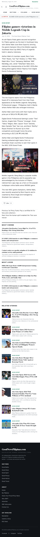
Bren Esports (25, 192)
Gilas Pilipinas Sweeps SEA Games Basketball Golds (24, 409)
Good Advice (5, 478)
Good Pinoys (5, 475)
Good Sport (6, 23)
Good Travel (5, 481)
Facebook (4, 533)
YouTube (19, 533)
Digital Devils (6, 119)
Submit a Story (6, 518)
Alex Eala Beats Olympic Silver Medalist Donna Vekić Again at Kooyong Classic (22, 360)
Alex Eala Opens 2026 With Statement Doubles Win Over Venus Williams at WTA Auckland (24, 393)
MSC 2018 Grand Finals (13, 145)
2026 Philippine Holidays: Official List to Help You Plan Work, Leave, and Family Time (19, 277)
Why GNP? (5, 498)
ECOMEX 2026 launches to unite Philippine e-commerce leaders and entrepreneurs (20, 239)
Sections (13, 12)
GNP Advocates (6, 504)
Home (5, 12)
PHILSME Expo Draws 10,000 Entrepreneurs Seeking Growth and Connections (19, 267)
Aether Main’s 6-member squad (13, 56)
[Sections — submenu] (18, 12)
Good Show (5, 470)
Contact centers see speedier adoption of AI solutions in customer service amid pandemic (19, 251)
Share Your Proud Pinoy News (11, 495)
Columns (24, 12)
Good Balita (5, 467)
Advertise (5, 501)
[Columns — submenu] (29, 12)
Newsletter (35, 1)
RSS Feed (5, 521)
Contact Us (5, 507)
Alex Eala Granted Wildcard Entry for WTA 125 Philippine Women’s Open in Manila (24, 344)
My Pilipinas (5, 493)
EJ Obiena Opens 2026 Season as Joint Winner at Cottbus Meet (23, 330)
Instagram (13, 533)
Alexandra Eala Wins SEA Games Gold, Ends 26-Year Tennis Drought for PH (24, 425)
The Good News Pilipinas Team (21, 36)
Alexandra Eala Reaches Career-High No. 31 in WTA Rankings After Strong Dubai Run (19, 229)
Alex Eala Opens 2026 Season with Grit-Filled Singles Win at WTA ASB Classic (24, 377)
